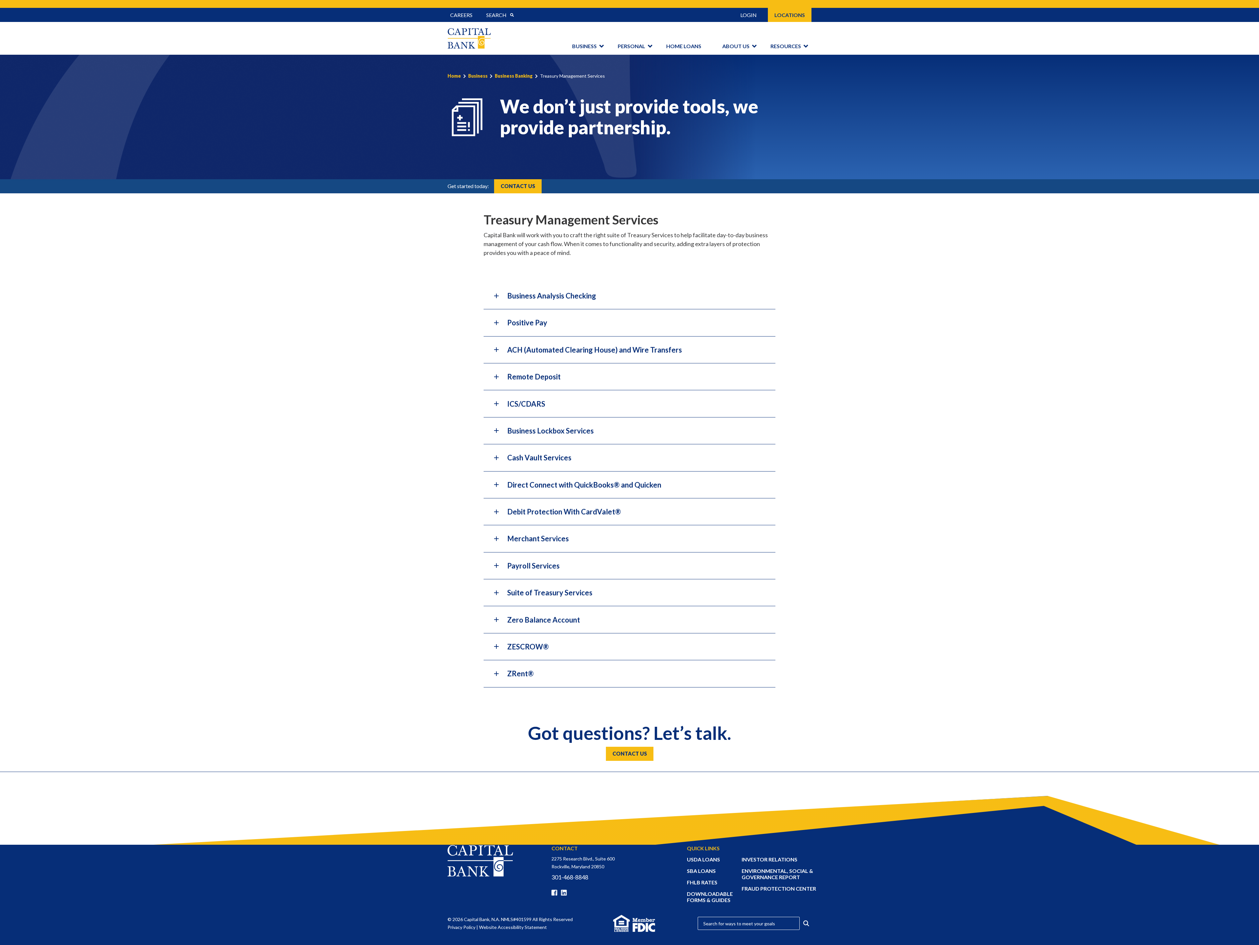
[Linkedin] (565, 893)
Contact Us (518, 186)
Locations (789, 15)
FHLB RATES (702, 882)
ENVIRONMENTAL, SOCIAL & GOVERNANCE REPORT (777, 874)
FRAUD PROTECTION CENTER (779, 888)
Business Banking (514, 76)
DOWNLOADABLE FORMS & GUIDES (710, 897)
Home (454, 76)
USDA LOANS (703, 859)
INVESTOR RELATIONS (769, 859)
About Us (735, 46)
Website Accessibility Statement (513, 927)
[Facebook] (555, 893)
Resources (785, 46)
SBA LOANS (701, 871)
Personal (631, 46)
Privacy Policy (461, 927)
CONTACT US (629, 753)
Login (748, 15)
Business (584, 46)
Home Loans (683, 46)
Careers (461, 15)
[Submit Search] (512, 15)
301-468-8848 (569, 877)
